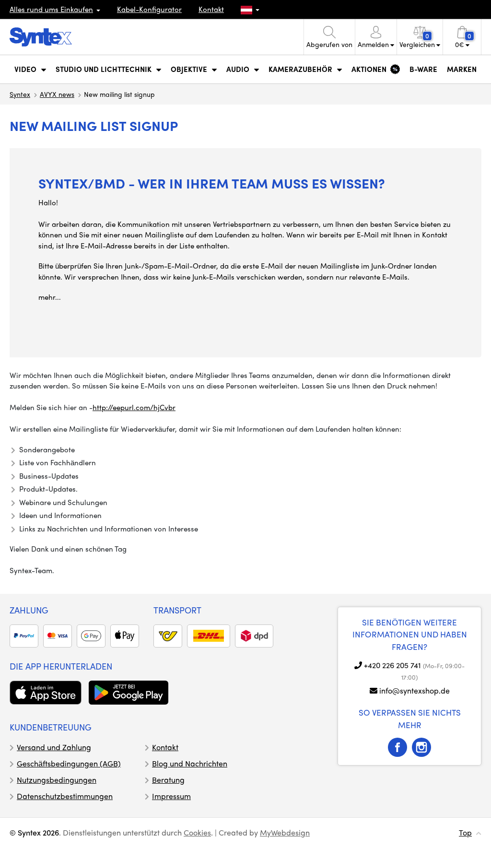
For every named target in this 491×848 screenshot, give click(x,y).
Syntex (20, 94)
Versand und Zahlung (54, 747)
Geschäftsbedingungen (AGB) (69, 763)
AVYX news (57, 94)
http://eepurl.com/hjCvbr (134, 407)
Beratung (168, 779)
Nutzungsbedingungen (56, 779)
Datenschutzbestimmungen (65, 795)
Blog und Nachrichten (189, 763)
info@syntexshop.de (414, 690)
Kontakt (211, 9)
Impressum (171, 795)
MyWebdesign (285, 832)
